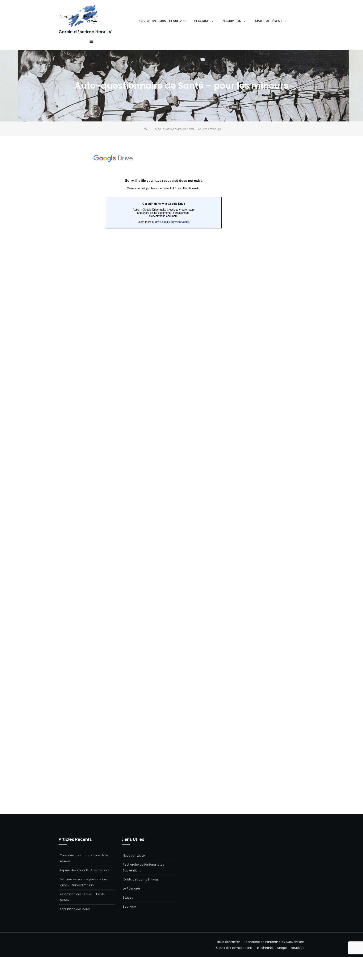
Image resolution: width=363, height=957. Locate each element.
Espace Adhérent (268, 21)
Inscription (231, 21)
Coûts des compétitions (140, 879)
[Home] (146, 129)
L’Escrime (201, 21)
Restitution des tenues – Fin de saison (82, 897)
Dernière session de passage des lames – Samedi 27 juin (84, 882)
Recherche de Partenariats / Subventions (143, 867)
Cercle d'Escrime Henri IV (85, 32)
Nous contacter (134, 855)
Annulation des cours (75, 909)
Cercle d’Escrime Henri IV (160, 21)
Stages (128, 897)
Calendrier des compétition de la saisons (84, 858)
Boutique (129, 906)
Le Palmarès (132, 888)
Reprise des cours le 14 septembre (85, 870)
